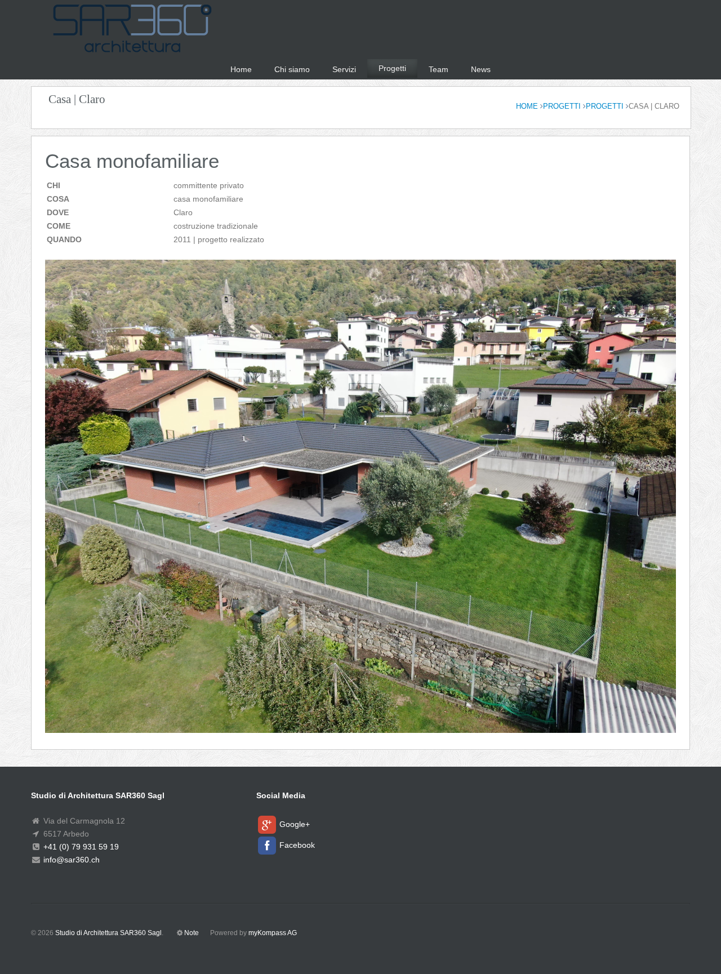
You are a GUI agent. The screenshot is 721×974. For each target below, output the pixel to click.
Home (241, 69)
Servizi (344, 69)
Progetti (392, 68)
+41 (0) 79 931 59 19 (80, 846)
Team (438, 69)
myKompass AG (272, 933)
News (481, 69)
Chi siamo (292, 69)
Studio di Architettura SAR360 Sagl (108, 933)
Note (191, 933)
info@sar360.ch (70, 859)
